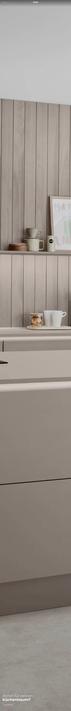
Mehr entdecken (8, 704)
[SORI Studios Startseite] (35, 2)
